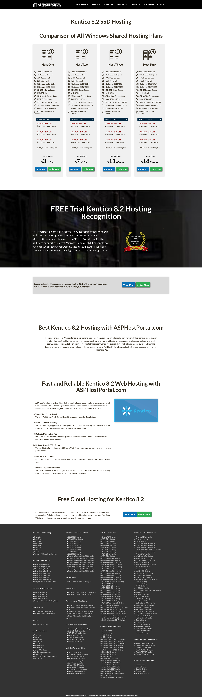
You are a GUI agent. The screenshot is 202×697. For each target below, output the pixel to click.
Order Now (54, 169)
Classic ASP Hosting (108, 537)
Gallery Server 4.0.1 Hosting (145, 603)
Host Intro (37, 537)
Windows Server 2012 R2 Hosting (113, 643)
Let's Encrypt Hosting (143, 624)
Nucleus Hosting (141, 584)
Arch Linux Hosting (142, 673)
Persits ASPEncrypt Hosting (145, 646)
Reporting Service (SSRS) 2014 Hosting (81, 560)
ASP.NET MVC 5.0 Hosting (111, 592)
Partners (37, 643)
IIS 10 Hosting (107, 631)
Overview (37, 635)
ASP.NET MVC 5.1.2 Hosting (111, 597)
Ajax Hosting (140, 592)
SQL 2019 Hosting (74, 550)
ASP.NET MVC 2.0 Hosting (111, 586)
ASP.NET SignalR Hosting (110, 605)
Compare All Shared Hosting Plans (45, 554)
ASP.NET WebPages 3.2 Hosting (113, 603)
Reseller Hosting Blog (75, 642)
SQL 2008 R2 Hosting (75, 539)
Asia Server (38, 641)
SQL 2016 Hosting (74, 545)
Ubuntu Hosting (141, 667)
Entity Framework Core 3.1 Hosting (114, 616)
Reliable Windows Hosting (77, 671)
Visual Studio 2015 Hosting (111, 665)
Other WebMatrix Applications (112, 677)
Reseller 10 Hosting (40, 592)
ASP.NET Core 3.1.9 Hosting (111, 562)
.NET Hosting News (74, 652)
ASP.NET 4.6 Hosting (109, 550)
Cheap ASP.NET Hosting (76, 665)
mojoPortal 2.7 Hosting (144, 601)
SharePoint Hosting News (76, 661)
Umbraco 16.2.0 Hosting (144, 577)
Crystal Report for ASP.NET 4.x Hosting (149, 550)
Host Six (37, 550)
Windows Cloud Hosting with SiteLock (81, 594)
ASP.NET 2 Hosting (108, 541)
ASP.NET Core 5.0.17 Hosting (112, 565)
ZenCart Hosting (141, 569)
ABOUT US (149, 4)
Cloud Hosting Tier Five (42, 575)
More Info (41, 169)
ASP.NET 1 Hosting (108, 539)
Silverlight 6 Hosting (109, 656)
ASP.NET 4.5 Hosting (109, 548)
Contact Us (38, 658)
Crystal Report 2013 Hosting (145, 545)
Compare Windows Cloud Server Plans (81, 605)
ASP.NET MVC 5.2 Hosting (111, 599)
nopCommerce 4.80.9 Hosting (146, 565)
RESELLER (108, 4)
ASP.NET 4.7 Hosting (109, 552)
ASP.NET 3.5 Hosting (109, 543)
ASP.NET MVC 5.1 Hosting (111, 594)
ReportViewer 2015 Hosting (145, 552)
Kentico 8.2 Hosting (142, 594)
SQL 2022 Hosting (74, 554)
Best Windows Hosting (75, 663)
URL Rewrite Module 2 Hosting (146, 614)
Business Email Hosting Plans (44, 611)
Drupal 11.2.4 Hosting (143, 575)
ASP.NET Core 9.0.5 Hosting (111, 575)
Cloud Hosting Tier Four (42, 573)
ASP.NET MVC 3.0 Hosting (111, 588)
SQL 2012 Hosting (74, 541)
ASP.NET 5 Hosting (108, 556)
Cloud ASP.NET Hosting (76, 667)
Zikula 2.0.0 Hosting (143, 562)
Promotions (38, 648)
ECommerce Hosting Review (77, 669)
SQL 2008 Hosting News (76, 656)
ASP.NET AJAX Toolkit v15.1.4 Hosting (115, 607)
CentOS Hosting (141, 669)
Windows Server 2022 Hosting (112, 650)
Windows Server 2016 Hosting (112, 646)
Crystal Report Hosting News (78, 654)
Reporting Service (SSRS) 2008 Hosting (81, 556)
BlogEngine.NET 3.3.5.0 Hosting (147, 579)
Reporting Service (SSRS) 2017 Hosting (81, 565)
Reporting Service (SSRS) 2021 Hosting (81, 569)
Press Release (39, 646)
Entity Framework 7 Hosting (111, 609)
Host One (37, 539)
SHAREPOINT (123, 4)
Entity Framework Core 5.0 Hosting (114, 618)
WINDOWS (81, 4)
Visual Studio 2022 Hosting (111, 671)
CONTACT (161, 4)
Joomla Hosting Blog (75, 635)
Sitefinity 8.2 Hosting (143, 599)
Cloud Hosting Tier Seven (42, 579)
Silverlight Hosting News (76, 659)
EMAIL (135, 4)
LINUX (95, 4)
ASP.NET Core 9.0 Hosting (111, 573)
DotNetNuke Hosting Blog (77, 631)
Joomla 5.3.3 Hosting (143, 554)
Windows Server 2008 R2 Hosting (113, 639)
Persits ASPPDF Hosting (144, 652)
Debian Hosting (141, 665)
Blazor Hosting (141, 541)
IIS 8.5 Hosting (107, 633)
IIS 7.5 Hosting (107, 637)
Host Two (37, 541)
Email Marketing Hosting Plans (44, 614)
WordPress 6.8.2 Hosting (144, 556)
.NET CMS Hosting (142, 597)
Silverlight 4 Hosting (109, 652)
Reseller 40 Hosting (40, 599)
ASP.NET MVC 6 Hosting (110, 601)
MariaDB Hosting (142, 633)
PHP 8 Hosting (141, 586)
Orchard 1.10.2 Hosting (144, 616)
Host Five (37, 548)
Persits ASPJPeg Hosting (144, 650)
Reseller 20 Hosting (40, 594)
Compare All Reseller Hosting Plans (46, 601)
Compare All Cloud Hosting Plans (45, 582)
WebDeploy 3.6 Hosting (110, 658)
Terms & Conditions (40, 650)
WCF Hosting (106, 675)
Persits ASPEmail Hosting (144, 643)
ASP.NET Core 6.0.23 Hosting (112, 567)
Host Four (37, 545)
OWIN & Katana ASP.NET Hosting (113, 620)
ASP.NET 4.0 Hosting (109, 545)
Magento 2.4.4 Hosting (144, 607)
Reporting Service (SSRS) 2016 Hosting (81, 562)
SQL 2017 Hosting (74, 548)
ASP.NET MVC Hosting (109, 584)
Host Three (38, 543)
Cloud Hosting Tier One (42, 567)
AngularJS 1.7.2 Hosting (144, 537)
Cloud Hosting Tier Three (42, 571)
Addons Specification (41, 624)
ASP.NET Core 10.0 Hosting (111, 577)
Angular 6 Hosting (142, 539)
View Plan (128, 284)
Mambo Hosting (141, 582)
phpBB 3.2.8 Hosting (143, 571)
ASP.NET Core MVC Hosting (111, 579)
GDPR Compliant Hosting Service (45, 656)
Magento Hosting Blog (75, 637)
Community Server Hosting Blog (79, 629)
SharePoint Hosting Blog (76, 639)
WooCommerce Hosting (144, 558)
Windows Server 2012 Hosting (112, 641)
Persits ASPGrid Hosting (144, 648)
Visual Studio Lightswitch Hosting (113, 673)
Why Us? (37, 637)
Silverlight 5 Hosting (109, 654)
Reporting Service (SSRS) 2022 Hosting (81, 571)
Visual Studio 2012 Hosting (111, 660)
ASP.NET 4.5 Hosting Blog (77, 633)
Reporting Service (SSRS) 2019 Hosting (81, 567)
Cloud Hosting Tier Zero (42, 565)
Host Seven (38, 552)
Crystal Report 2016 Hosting (145, 548)
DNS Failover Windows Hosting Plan (80, 582)
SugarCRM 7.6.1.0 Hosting (145, 605)
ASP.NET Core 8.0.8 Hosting (111, 571)
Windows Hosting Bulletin (76, 674)
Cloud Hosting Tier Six (41, 577)
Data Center (38, 639)
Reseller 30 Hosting (40, 597)
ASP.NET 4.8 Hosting (109, 554)
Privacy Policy (39, 654)
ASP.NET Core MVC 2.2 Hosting (113, 582)
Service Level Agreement (42, 652)
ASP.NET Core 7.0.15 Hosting (112, 569)
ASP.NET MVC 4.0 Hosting (111, 590)
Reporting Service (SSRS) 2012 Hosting (81, 558)
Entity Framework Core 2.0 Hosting (114, 614)
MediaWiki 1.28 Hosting (144, 609)
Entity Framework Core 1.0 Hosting (114, 611)
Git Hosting (140, 622)
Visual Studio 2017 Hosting (111, 667)
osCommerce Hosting (143, 567)
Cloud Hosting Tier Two (42, 569)
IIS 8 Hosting (106, 635)
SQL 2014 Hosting (74, 543)
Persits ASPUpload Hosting (145, 654)
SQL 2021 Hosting (74, 552)
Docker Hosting (141, 620)
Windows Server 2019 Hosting (112, 648)
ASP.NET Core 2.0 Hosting (111, 560)
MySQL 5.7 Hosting (142, 588)
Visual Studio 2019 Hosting (111, 669)
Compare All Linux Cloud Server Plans (80, 612)
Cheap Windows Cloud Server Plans (80, 614)
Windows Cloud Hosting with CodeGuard (82, 592)
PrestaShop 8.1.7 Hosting (144, 573)
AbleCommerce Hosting (144, 629)
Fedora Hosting (141, 671)
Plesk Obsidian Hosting (143, 631)
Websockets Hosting (143, 626)
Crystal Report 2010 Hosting (145, 543)
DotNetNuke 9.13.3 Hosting (145, 560)
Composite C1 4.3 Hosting (145, 611)
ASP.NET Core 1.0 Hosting (111, 558)
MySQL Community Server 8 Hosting (148, 590)
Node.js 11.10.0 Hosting (144, 618)
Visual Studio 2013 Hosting (111, 663)
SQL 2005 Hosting (74, 537)
